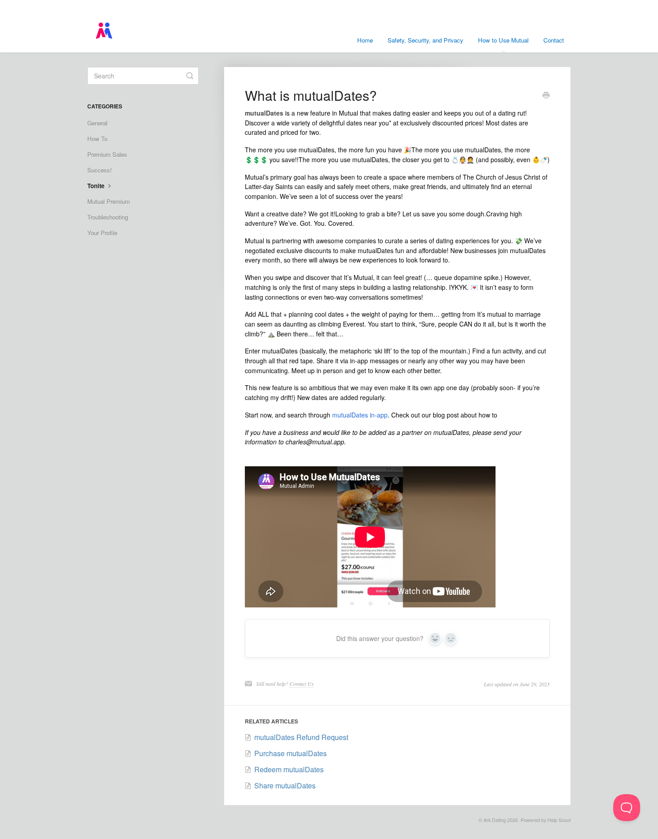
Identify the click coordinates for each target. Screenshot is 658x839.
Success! (99, 170)
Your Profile (102, 232)
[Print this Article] (546, 96)
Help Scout (559, 820)
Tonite (96, 185)
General (97, 123)
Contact (553, 40)
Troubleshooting (107, 217)
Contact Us (302, 683)
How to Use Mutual (503, 40)
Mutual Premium (108, 201)
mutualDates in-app (360, 414)
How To (97, 138)
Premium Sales (107, 154)
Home (365, 40)
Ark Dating (494, 820)
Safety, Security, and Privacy (425, 40)
